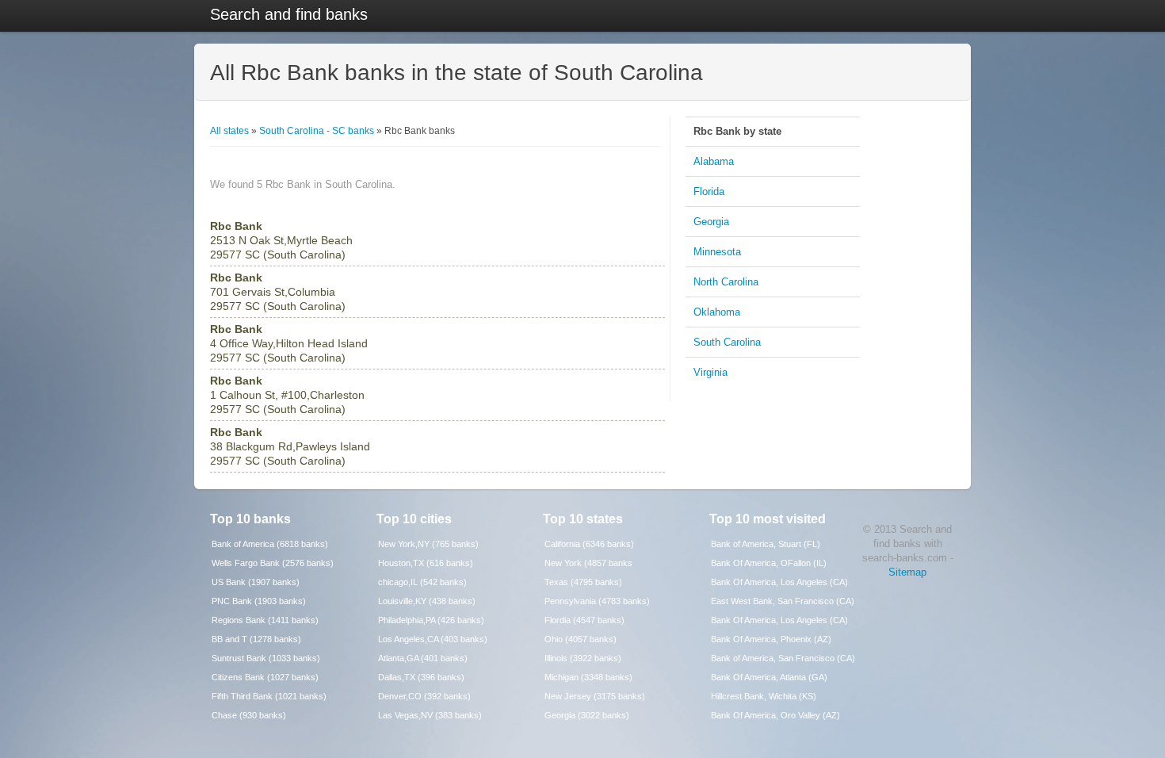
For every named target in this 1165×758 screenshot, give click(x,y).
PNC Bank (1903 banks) (259, 601)
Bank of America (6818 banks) (270, 544)
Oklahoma (716, 312)
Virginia (710, 372)
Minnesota (717, 252)
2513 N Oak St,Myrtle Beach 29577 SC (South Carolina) (281, 240)
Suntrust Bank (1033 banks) (266, 658)
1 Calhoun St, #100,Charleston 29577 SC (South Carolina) (287, 394)
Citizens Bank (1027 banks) (265, 677)
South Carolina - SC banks (316, 130)
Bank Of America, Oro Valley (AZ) (775, 715)
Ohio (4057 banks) (580, 639)
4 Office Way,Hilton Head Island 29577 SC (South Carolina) (289, 343)
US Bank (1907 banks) (256, 582)
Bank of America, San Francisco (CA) (783, 658)
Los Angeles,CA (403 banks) (432, 639)
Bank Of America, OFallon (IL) (769, 563)
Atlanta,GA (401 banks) (423, 658)
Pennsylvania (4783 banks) (597, 601)
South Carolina (727, 342)
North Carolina (725, 282)
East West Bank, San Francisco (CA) (782, 601)
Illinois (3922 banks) (582, 658)
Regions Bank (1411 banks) (265, 620)
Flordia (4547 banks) (584, 620)
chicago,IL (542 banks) (422, 582)
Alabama (713, 161)
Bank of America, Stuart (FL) (765, 544)
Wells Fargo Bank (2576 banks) (273, 563)
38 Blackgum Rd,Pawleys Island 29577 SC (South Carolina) (290, 446)
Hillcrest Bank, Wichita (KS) (763, 696)
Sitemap (907, 572)
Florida (708, 191)
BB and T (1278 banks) (256, 639)
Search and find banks (289, 14)
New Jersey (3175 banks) (594, 696)
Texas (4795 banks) (583, 582)
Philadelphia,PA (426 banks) (431, 620)
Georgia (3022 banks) (586, 715)
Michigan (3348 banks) (588, 677)
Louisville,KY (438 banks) (427, 601)
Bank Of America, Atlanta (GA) (769, 677)
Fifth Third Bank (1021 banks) (269, 696)
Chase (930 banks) (249, 715)
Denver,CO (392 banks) (424, 696)
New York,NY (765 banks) (428, 544)
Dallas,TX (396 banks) (421, 677)
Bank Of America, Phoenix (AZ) (771, 639)
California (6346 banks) (589, 544)
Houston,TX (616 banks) (425, 563)
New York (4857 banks (588, 563)
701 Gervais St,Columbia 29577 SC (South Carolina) (278, 291)
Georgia (711, 222)
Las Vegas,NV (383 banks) (430, 715)
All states (229, 130)
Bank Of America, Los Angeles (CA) (779, 582)
